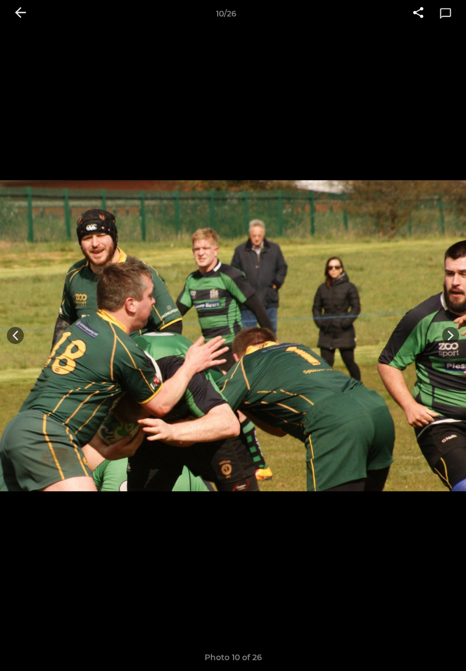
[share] (418, 14)
